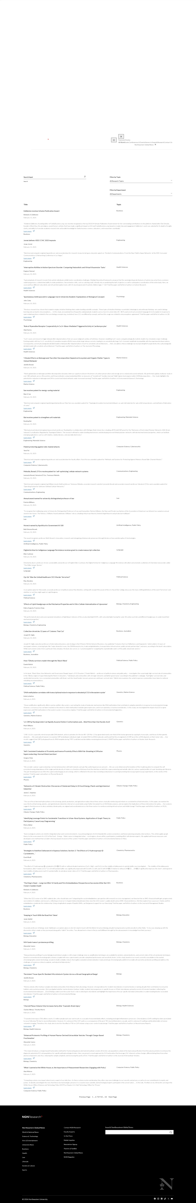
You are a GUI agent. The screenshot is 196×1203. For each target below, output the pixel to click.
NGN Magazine (69, 1157)
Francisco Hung (39, 608)
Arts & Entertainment (30, 1140)
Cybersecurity (135, 446)
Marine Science (121, 358)
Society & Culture (28, 1166)
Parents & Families (70, 1149)
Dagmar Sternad (29, 271)
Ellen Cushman (28, 554)
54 (106, 1097)
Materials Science (132, 417)
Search (26, 181)
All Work (121, 142)
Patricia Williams (29, 502)
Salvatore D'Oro (40, 475)
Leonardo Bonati (29, 475)
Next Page (113, 1097)
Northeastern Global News (33, 1128)
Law (117, 498)
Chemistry (126, 604)
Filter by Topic (115, 177)
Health (24, 1153)
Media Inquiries (69, 1140)
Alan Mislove (28, 1071)
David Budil (27, 857)
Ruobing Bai (27, 421)
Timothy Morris (39, 1010)
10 (102, 1097)
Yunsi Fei (26, 450)
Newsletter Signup (70, 1144)
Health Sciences (122, 267)
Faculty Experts (69, 1132)
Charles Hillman (29, 1010)
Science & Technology (30, 1136)
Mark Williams (28, 726)
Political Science (122, 577)
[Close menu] (121, 136)
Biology (119, 604)
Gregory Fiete (28, 758)
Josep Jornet (28, 244)
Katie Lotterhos (29, 696)
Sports (24, 1170)
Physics (119, 751)
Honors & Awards (151, 142)
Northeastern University (38, 1199)
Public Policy (136, 525)
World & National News (30, 1132)
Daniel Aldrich (28, 664)
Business (119, 211)
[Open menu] (114, 140)
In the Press (68, 1136)
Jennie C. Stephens (30, 793)
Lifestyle (25, 1161)
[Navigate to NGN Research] (32, 1117)
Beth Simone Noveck (30, 529)
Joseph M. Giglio (29, 635)
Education (125, 915)
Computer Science (123, 446)
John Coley (27, 300)
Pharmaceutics (129, 850)
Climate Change (122, 786)
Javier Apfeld (28, 919)
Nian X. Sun (27, 394)
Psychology (120, 296)
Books (126, 142)
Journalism (127, 631)
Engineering (120, 240)
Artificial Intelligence (123, 525)
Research (160, 142)
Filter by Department (118, 190)
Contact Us (168, 142)
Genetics (119, 692)
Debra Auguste (29, 608)
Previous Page (84, 1097)
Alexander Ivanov (29, 946)
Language (119, 550)
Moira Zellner (28, 825)
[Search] (84, 176)
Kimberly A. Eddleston (31, 215)
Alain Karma (28, 330)
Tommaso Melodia (53, 475)
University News (28, 1145)
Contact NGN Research (72, 1128)
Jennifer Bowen (29, 365)
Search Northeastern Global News (119, 1127)
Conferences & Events (137, 142)
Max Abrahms (28, 581)
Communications (122, 471)
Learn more (28, 231)
